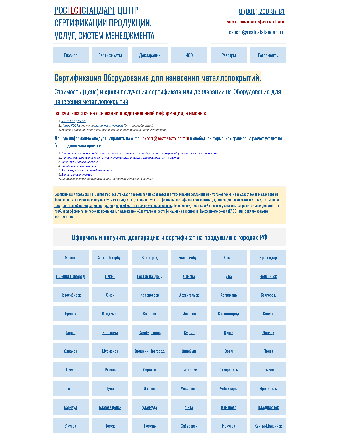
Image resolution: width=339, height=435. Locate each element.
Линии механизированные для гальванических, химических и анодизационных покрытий (120, 157)
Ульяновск (189, 388)
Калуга (268, 313)
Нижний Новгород (70, 276)
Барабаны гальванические (79, 166)
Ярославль (268, 388)
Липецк (268, 332)
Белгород (268, 295)
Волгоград (149, 257)
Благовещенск (110, 407)
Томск (110, 425)
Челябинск (268, 276)
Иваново (189, 313)
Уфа (229, 276)
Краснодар (268, 257)
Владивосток (268, 407)
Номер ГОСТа (70, 125)
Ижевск (150, 388)
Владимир (110, 313)
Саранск (70, 351)
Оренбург (189, 351)
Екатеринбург (189, 257)
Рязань (110, 369)
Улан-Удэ (149, 407)
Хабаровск (189, 425)
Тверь (70, 388)
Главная (71, 55)
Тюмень (150, 425)
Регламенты (268, 55)
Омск (110, 295)
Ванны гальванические (76, 174)
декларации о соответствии (233, 199)
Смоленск (189, 369)
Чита (189, 407)
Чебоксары (228, 388)
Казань (228, 257)
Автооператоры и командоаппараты (86, 170)
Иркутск (228, 425)
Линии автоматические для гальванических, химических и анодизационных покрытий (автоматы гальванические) (139, 153)
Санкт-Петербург (110, 257)
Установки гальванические (79, 161)
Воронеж (150, 313)
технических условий (108, 125)
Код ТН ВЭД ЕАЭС (73, 121)
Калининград (228, 313)
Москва (70, 257)
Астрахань (229, 295)
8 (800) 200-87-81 (262, 11)
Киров (70, 332)
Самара (189, 276)
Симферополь (150, 332)
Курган (189, 332)
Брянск (70, 313)
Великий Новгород (150, 351)
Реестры (228, 55)
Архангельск (189, 295)
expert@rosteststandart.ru (257, 32)
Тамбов (268, 369)
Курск (228, 332)
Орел (229, 351)
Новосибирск (70, 295)
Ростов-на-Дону (149, 276)
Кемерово (228, 407)
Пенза (268, 351)
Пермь (110, 276)
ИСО (189, 55)
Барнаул (70, 407)
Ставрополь (228, 369)
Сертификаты (110, 55)
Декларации (149, 55)
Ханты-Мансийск (268, 425)
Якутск (70, 425)
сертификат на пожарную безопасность (144, 205)
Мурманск (110, 351)
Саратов (149, 369)
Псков (70, 369)
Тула (110, 388)
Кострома (110, 332)
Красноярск (149, 295)
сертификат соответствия (193, 199)
